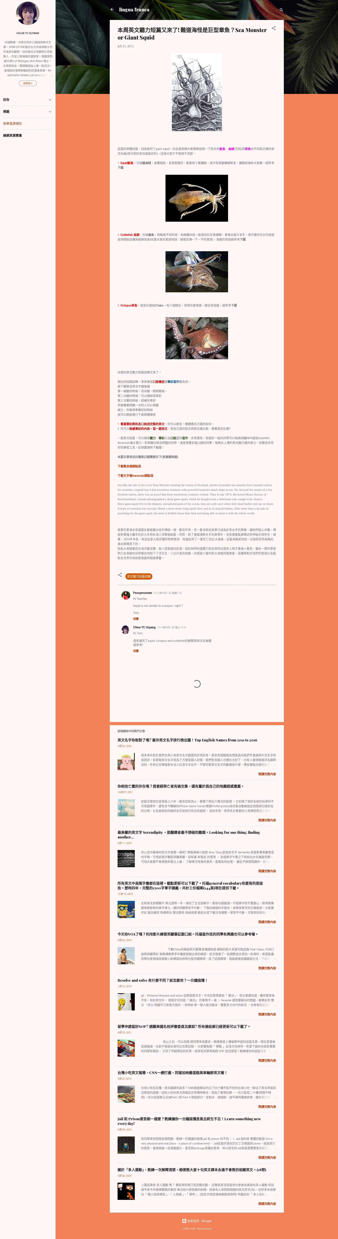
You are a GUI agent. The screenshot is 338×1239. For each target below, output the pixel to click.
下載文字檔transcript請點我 (135, 475)
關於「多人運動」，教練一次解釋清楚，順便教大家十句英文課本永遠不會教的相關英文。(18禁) (192, 1169)
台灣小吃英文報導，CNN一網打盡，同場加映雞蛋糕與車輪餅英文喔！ (173, 1072)
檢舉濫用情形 (12, 123)
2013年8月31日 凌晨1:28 (167, 593)
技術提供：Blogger (199, 1221)
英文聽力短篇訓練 (139, 576)
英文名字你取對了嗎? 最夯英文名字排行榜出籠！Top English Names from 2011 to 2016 (187, 740)
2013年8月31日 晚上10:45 (171, 627)
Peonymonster (142, 593)
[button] (273, 29)
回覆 (136, 618)
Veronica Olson (204, 1228)
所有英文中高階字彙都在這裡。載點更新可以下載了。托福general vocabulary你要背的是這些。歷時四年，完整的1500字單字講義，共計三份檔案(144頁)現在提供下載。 (190, 885)
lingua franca (134, 9)
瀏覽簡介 (27, 83)
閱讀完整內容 (267, 774)
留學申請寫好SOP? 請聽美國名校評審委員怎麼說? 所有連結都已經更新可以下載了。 (184, 1026)
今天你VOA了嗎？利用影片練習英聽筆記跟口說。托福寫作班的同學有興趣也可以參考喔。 (188, 934)
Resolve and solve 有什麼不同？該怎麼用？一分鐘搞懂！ (163, 980)
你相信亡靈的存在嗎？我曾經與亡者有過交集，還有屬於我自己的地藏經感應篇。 (181, 786)
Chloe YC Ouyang (144, 627)
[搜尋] (281, 11)
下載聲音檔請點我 (129, 466)
